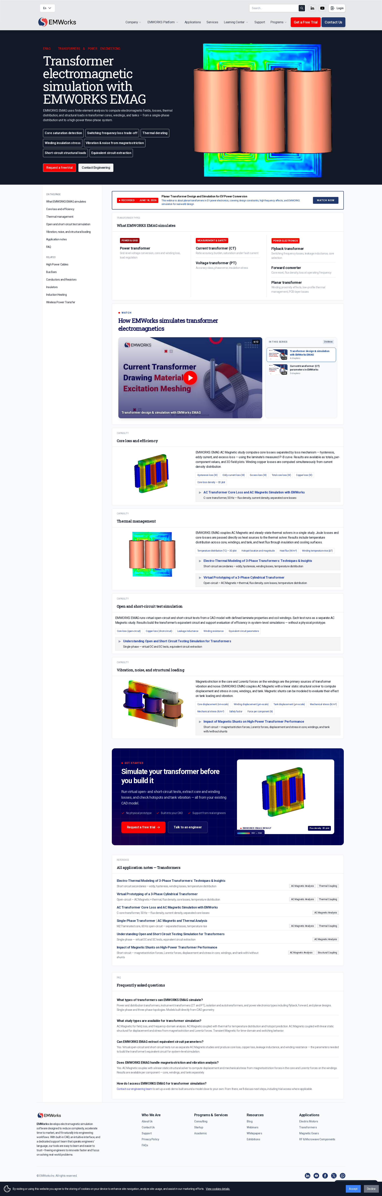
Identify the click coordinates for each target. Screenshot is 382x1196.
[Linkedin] (307, 1175)
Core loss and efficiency (60, 209)
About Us (147, 1121)
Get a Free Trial (306, 22)
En (44, 8)
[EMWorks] (57, 22)
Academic (200, 1133)
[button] (190, 377)
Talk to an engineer (188, 827)
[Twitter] (334, 1175)
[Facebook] (325, 1175)
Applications (193, 22)
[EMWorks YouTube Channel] (316, 1175)
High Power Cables (57, 264)
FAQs (145, 1145)
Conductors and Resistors (61, 279)
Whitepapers (254, 1133)
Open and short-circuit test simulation (68, 224)
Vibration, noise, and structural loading (68, 231)
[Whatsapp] (342, 1175)
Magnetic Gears (309, 1133)
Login (340, 8)
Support (259, 22)
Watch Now (325, 200)
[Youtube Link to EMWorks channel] (322, 8)
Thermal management (59, 216)
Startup (198, 1127)
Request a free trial (141, 827)
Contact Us (333, 22)
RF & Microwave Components (317, 1139)
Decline (371, 1188)
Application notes (56, 239)
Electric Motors (308, 1121)
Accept (353, 1188)
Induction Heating (56, 294)
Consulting (201, 1121)
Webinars (252, 1127)
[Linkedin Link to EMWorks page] (312, 8)
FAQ (48, 247)
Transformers (308, 1127)
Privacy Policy (150, 1139)
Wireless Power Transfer (60, 302)
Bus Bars (51, 272)
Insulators (52, 287)
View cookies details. (218, 1188)
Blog (249, 1121)
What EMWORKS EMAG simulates (66, 201)
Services (212, 22)
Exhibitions (253, 1139)
